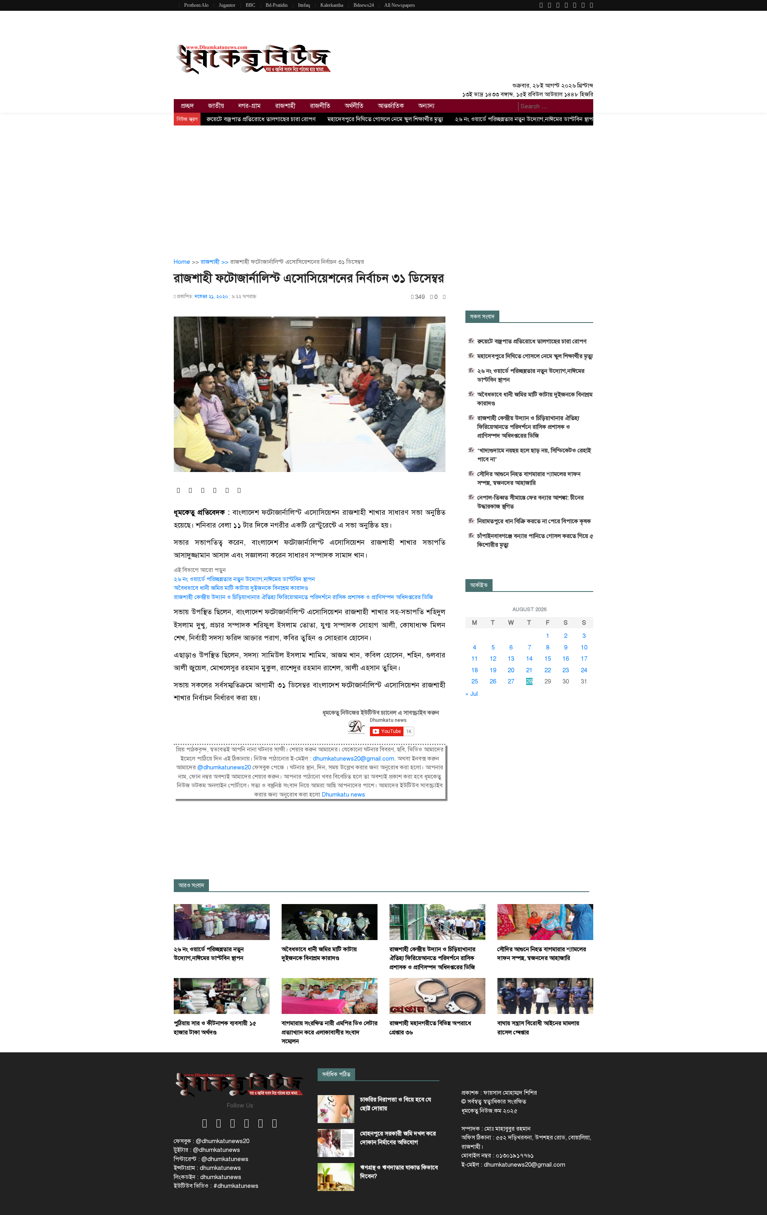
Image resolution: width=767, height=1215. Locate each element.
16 (565, 658)
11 (474, 658)
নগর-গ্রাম (249, 106)
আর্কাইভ (479, 585)
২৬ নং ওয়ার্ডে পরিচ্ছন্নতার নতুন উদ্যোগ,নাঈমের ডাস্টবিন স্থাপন (525, 119)
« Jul (471, 693)
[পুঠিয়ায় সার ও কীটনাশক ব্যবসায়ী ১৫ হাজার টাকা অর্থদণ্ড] (222, 995)
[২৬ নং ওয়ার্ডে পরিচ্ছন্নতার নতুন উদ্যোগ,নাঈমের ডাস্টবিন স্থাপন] (222, 921)
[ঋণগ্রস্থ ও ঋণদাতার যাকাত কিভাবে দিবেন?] (336, 1177)
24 (584, 670)
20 (511, 670)
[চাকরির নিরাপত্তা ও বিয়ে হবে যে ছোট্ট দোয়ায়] (336, 1109)
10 (584, 647)
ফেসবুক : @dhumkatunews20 (211, 1141)
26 (493, 681)
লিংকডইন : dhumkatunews (207, 1177)
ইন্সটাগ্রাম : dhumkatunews (207, 1167)
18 (474, 670)
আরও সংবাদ (191, 885)
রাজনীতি (320, 106)
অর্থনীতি (354, 106)
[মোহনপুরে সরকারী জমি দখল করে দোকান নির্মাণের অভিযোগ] (336, 1143)
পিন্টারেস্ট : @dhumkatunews (211, 1159)
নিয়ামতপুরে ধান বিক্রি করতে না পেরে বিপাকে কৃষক (534, 521)
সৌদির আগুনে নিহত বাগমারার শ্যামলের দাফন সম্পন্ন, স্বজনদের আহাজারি (528, 478)
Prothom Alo (196, 5)
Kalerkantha (331, 5)
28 (529, 681)
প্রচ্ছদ (187, 106)
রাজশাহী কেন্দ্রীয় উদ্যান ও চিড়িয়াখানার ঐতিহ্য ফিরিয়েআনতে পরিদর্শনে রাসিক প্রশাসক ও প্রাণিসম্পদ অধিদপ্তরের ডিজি (303, 597)
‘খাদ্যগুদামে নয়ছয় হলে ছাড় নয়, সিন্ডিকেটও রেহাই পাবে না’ (534, 455)
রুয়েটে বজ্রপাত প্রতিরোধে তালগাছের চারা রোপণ (261, 119)
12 (493, 658)
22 (547, 670)
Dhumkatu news (343, 794)
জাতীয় (216, 106)
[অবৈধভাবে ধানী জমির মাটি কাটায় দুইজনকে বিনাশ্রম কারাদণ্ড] (330, 921)
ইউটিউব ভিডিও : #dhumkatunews (216, 1185)
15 (547, 658)
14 (529, 658)
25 (474, 681)
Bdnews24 (364, 5)
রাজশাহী (285, 106)
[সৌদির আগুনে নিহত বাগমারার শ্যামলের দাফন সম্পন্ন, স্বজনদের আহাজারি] (545, 921)
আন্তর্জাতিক (391, 106)
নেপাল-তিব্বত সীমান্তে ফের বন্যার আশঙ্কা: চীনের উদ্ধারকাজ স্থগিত (530, 502)
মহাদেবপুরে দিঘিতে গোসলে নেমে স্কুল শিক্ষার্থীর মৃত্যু (385, 119)
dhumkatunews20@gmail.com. (355, 758)
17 (584, 658)
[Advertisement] (383, 185)
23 (565, 670)
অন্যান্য (426, 106)
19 (493, 670)
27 (511, 681)
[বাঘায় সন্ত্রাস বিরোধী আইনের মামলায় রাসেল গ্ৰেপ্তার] (545, 995)
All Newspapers (399, 5)
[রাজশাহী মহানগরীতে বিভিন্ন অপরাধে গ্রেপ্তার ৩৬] (437, 995)
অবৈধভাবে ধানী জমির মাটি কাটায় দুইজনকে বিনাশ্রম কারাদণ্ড (241, 588)
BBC (250, 5)
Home (182, 261)
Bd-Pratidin (277, 5)
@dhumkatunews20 (224, 767)
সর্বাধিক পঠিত (336, 1074)
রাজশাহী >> (215, 261)
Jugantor (227, 5)
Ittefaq (304, 5)
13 (511, 658)
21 (529, 670)
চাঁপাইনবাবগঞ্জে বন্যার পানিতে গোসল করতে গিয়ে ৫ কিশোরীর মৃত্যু (535, 540)
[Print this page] (444, 297)
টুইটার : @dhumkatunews (207, 1149)
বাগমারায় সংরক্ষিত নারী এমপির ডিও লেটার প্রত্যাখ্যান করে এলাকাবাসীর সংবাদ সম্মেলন (330, 1032)
